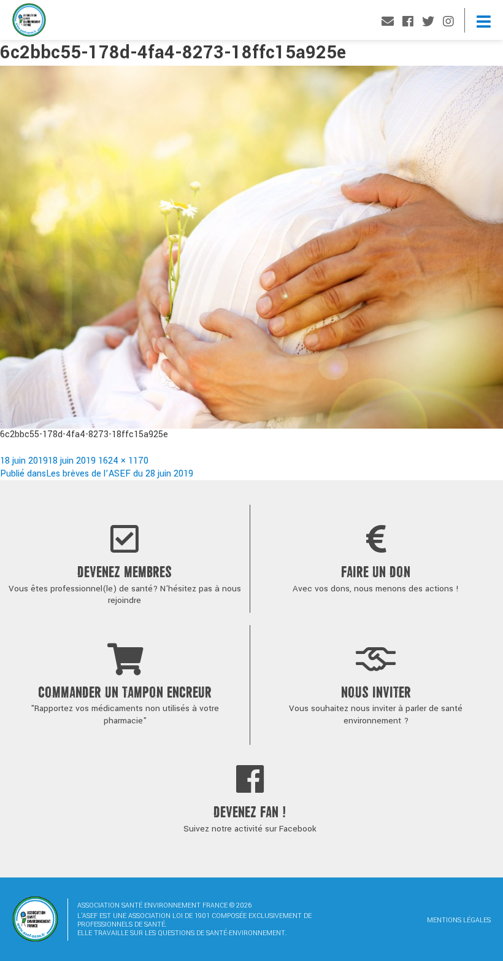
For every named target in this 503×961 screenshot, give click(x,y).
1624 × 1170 (123, 460)
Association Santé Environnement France (29, 23)
